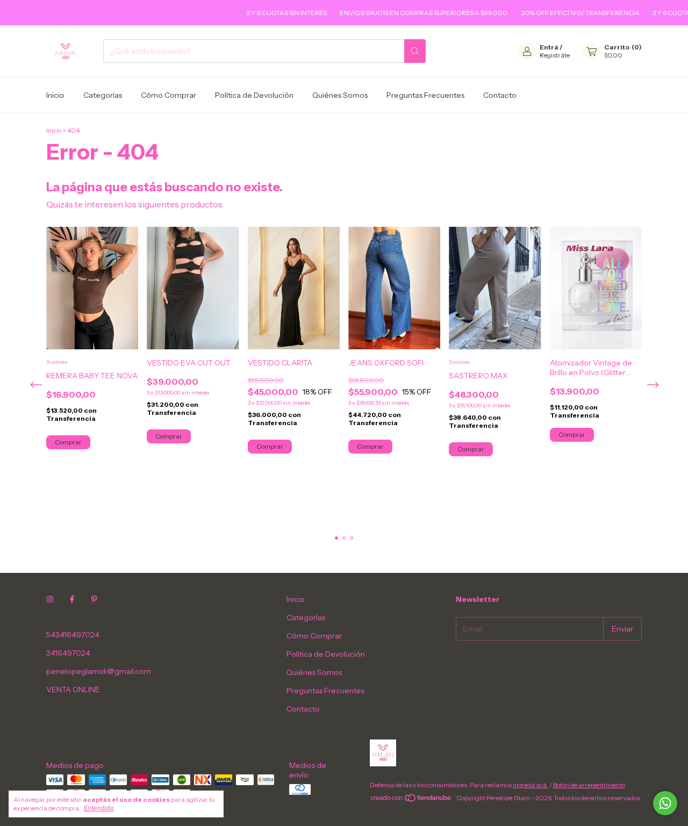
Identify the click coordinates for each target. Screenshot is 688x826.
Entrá (549, 47)
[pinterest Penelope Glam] (94, 599)
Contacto (500, 95)
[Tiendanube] (411, 800)
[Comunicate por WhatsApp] (665, 803)
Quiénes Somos (340, 95)
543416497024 (72, 635)
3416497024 (68, 653)
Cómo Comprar (168, 95)
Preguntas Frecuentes (425, 95)
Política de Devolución (254, 95)
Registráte (555, 55)
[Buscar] (415, 51)
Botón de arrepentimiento (589, 785)
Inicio (55, 95)
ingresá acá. (530, 785)
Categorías (102, 95)
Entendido (99, 808)
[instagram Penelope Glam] (50, 599)
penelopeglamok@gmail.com (98, 671)
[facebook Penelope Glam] (72, 599)
